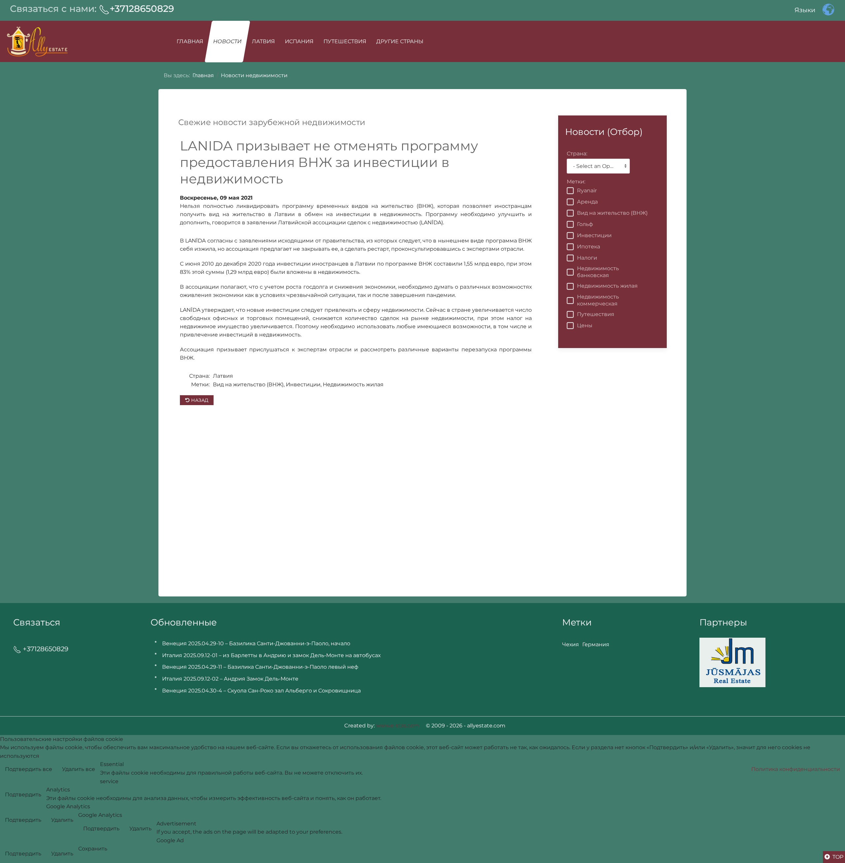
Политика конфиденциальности (795, 769)
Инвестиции (594, 235)
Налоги (587, 258)
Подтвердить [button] (23, 794)
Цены (584, 325)
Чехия (570, 644)
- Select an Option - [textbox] (597, 166)
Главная (190, 41)
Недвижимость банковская (598, 271)
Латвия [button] (263, 41)
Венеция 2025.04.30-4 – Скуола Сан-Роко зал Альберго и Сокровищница (261, 690)
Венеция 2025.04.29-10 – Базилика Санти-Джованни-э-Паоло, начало (256, 643)
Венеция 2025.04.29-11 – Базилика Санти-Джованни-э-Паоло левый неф (260, 667)
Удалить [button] (62, 820)
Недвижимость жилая (607, 286)
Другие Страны (399, 41)
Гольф (585, 224)
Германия (595, 644)
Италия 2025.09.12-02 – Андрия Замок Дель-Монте (230, 679)
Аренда (587, 202)
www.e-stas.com (397, 725)
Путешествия (595, 314)
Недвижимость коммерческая (598, 300)
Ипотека (588, 246)
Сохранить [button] (92, 849)
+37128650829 (142, 8)
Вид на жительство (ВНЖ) (612, 213)
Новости (227, 41)
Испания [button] (299, 41)
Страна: (199, 376)
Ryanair (587, 190)
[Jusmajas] (732, 662)
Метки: (200, 384)
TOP (837, 857)
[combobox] (598, 166)
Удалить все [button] (78, 769)
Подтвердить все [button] (28, 769)
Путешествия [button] (344, 41)
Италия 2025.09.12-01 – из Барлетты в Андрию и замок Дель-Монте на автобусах (271, 655)
